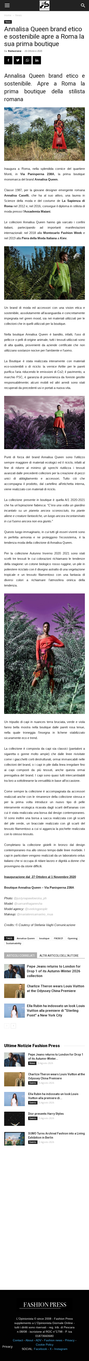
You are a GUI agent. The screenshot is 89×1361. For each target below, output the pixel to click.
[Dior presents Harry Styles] (14, 1119)
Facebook (40, 1349)
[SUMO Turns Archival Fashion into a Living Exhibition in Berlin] (14, 1138)
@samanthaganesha (28, 903)
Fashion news (53, 1340)
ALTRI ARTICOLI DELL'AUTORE (59, 955)
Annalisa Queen (26, 938)
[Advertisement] (35, 1214)
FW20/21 (58, 938)
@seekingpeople (36, 909)
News (18, 15)
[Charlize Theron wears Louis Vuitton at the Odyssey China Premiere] (14, 991)
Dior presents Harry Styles (46, 1113)
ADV (38, 1340)
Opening (73, 938)
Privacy (70, 1340)
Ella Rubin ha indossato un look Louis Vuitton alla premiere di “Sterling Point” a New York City (56, 1010)
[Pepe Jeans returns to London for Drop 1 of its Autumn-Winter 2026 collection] (14, 971)
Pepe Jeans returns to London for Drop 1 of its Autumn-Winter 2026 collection (54, 971)
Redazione (14, 50)
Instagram (60, 1349)
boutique (44, 938)
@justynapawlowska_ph (30, 898)
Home (7, 15)
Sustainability (13, 943)
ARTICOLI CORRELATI (21, 955)
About (29, 1340)
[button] (83, 5)
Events (32, 1082)
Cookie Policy (44, 1344)
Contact (18, 1340)
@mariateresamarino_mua (35, 914)
